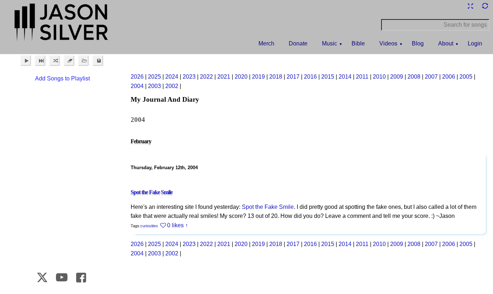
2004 (137, 86)
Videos (388, 43)
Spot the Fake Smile (152, 192)
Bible (358, 43)
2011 (362, 77)
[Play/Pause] (25, 60)
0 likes (175, 225)
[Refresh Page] (485, 6)
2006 (448, 77)
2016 (310, 77)
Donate (298, 43)
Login (475, 43)
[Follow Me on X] (42, 277)
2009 (396, 77)
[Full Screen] (470, 6)
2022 (206, 77)
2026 (137, 77)
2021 (223, 77)
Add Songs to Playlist (62, 78)
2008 (413, 77)
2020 (241, 77)
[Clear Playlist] (69, 60)
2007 (431, 77)
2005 (465, 77)
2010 (379, 77)
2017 (293, 77)
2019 (258, 77)
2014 (345, 77)
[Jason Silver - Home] (61, 23)
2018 (275, 77)
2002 (171, 86)
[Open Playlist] (83, 60)
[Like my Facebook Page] (81, 277)
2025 (154, 77)
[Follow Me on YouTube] (61, 277)
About (445, 43)
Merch (266, 43)
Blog (418, 43)
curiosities (149, 226)
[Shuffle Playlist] (54, 60)
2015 (327, 77)
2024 (171, 77)
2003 (154, 86)
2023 (189, 77)
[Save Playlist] (97, 60)
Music (329, 43)
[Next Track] (40, 60)
